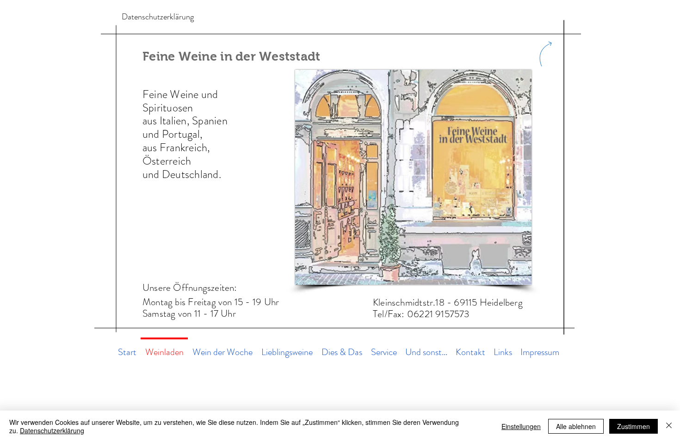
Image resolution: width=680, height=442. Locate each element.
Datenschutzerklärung (52, 430)
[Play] (301, 18)
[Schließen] (668, 426)
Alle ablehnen (576, 426)
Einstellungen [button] (521, 426)
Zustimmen (633, 426)
